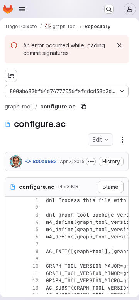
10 (35, 266)
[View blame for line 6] (11, 236)
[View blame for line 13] (11, 288)
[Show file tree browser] (11, 76)
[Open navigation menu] (22, 9)
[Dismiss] (119, 45)
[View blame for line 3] (11, 214)
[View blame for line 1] (11, 200)
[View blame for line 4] (11, 222)
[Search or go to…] (109, 9)
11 (35, 273)
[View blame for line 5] (11, 229)
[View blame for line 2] (11, 207)
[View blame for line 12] (11, 280)
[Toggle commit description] (91, 161)
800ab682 (44, 161)
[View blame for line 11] (11, 273)
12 (35, 280)
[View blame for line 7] (11, 244)
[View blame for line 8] (11, 251)
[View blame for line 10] (11, 266)
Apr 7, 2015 (72, 161)
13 (35, 288)
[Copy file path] (83, 106)
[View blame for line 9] (11, 258)
